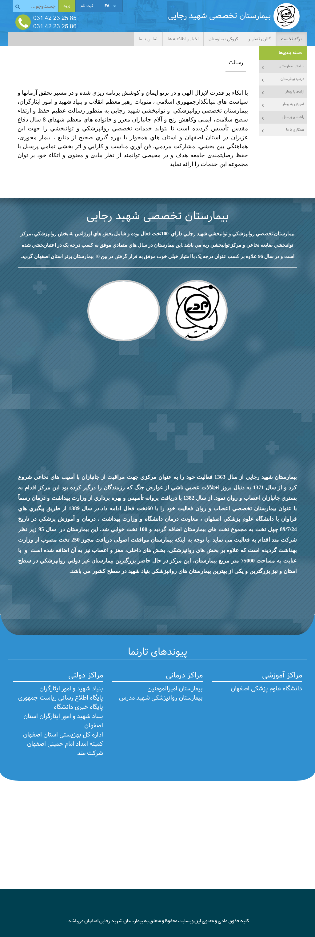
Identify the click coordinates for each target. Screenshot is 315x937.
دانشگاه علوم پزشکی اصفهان (266, 688)
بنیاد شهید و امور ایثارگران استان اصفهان (63, 721)
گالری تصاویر (259, 39)
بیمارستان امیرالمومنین (175, 688)
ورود (66, 6)
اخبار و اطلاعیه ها (183, 39)
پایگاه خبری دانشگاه (78, 707)
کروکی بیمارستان (223, 39)
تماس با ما (148, 39)
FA (107, 6)
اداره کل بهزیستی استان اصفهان (63, 735)
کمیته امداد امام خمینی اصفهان (65, 744)
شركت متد (90, 753)
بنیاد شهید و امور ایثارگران (71, 688)
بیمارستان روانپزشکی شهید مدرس (161, 698)
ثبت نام (87, 6)
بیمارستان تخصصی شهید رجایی (157, 216)
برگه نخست (291, 39)
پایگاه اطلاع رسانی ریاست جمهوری (60, 698)
